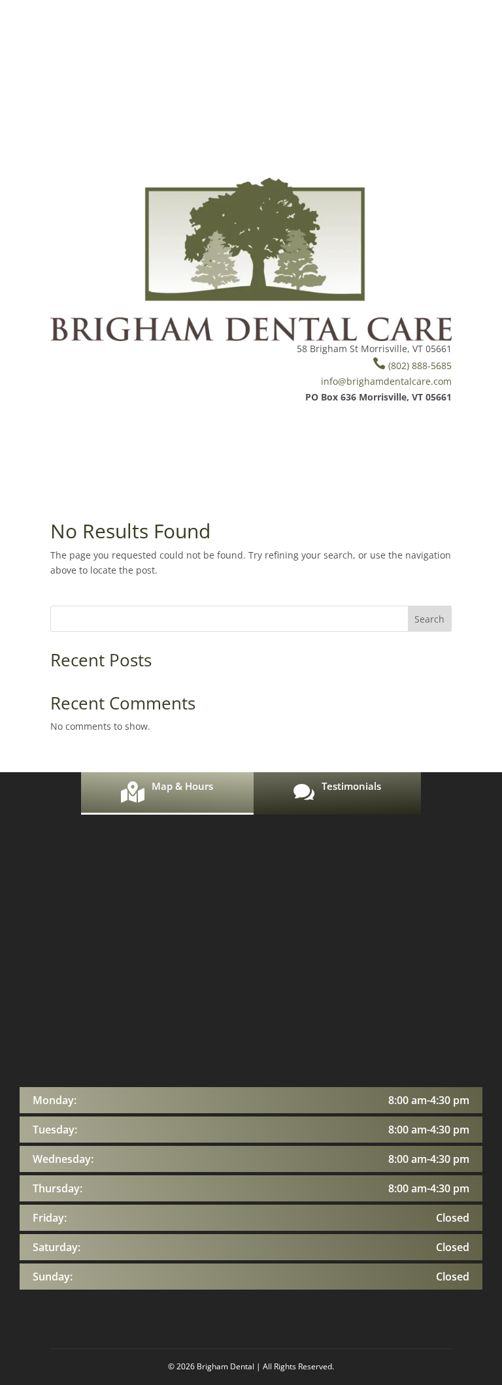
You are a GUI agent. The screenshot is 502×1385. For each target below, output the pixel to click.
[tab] (167, 793)
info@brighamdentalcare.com (386, 381)
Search (429, 619)
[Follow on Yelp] (214, 351)
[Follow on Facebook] (188, 351)
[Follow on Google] (240, 351)
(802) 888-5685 (412, 365)
